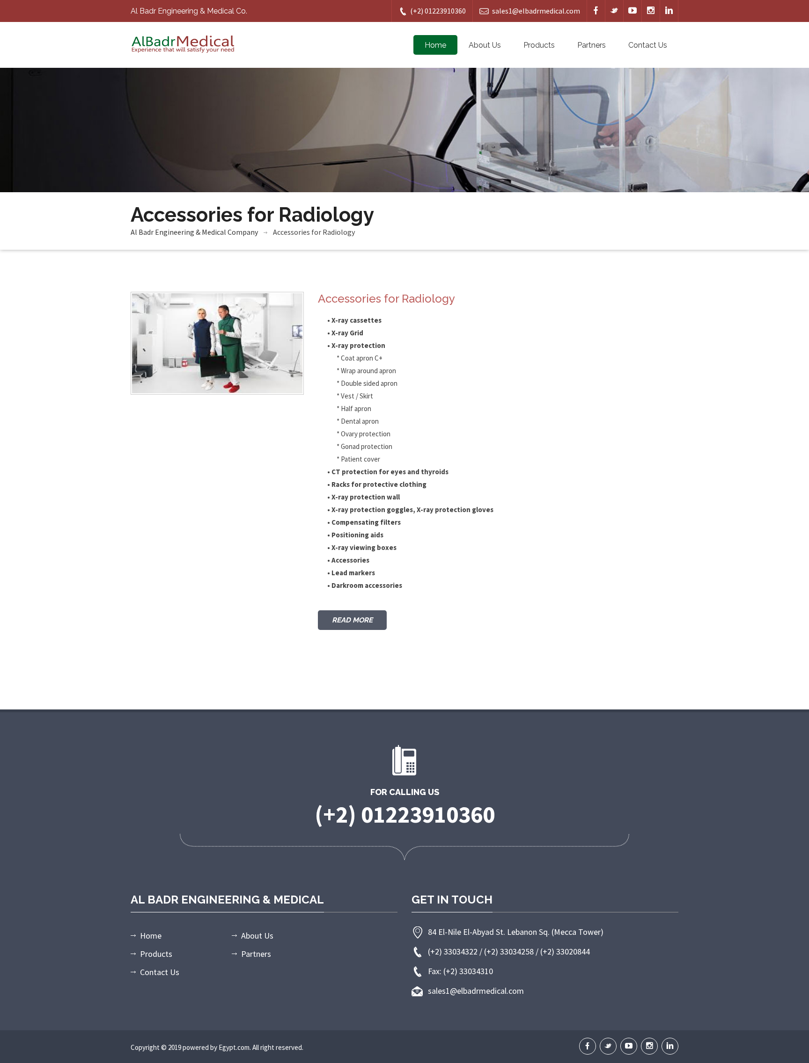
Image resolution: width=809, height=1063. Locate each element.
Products (539, 45)
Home (435, 45)
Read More (352, 620)
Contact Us (647, 45)
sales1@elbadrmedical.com (536, 10)
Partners (591, 45)
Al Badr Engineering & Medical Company (194, 232)
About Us (485, 45)
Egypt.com (234, 1047)
